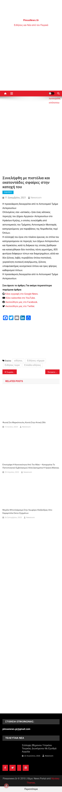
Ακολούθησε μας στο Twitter (19, 306)
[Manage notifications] (6, 785)
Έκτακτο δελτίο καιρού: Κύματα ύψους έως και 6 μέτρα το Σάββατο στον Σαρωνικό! (54, 372)
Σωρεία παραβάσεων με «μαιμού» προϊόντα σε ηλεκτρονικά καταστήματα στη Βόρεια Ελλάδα (11, 372)
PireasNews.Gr (31, 20)
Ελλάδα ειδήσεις (32, 365)
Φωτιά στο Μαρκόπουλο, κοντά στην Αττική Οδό (24, 422)
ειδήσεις (18, 360)
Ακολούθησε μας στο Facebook (21, 302)
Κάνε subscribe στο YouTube (20, 298)
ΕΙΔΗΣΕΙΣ (8, 192)
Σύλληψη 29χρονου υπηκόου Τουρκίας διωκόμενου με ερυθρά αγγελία (39, 748)
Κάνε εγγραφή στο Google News (21, 293)
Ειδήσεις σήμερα (35, 360)
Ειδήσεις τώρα (12, 365)
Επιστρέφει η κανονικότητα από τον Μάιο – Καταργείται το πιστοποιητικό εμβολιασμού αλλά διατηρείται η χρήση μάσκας (30, 466)
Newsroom (36, 197)
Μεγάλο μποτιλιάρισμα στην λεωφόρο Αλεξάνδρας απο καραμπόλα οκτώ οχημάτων (27, 511)
